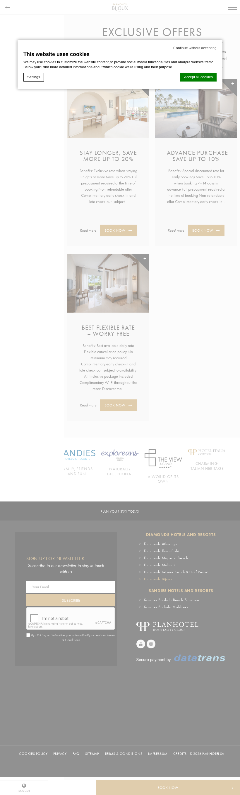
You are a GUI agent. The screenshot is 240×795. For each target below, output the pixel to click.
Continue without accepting (195, 48)
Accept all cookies (198, 77)
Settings (33, 77)
